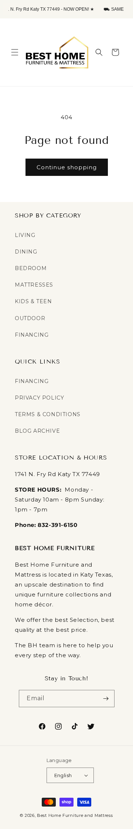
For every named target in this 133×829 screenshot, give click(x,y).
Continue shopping (67, 167)
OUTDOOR (30, 318)
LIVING (25, 235)
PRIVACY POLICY (39, 397)
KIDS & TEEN (33, 301)
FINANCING (31, 335)
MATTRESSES (34, 284)
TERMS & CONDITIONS (48, 414)
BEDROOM (31, 268)
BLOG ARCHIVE (37, 431)
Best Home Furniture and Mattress (75, 815)
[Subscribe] (106, 698)
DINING (26, 251)
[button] (15, 52)
